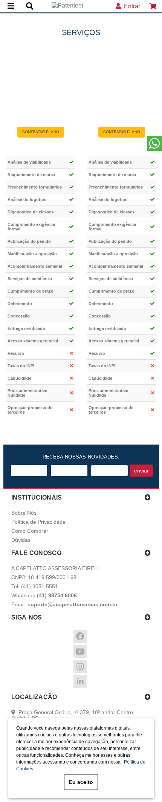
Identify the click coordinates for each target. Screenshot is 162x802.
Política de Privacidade (38, 522)
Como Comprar (29, 531)
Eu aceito (81, 782)
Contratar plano (40, 132)
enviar (141, 471)
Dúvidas (21, 540)
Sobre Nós (24, 513)
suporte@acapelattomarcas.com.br (73, 604)
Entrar (130, 6)
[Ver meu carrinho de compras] (153, 6)
